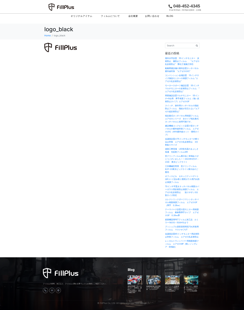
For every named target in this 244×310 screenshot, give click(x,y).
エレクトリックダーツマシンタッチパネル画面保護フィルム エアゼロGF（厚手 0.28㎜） (182, 202)
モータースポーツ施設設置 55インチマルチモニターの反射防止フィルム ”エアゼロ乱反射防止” (182, 88)
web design (141, 303)
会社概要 (133, 16)
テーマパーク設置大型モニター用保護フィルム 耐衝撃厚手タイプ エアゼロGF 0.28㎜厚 (182, 212)
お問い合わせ (152, 16)
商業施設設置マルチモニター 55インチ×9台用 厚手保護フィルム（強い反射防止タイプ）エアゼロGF (182, 98)
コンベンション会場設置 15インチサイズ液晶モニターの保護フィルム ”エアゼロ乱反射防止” (182, 78)
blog (169, 16)
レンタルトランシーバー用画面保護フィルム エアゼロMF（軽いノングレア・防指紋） (182, 244)
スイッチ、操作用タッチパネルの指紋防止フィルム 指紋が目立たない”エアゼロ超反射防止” (182, 108)
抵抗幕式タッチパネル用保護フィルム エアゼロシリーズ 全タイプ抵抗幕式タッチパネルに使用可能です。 (183, 118)
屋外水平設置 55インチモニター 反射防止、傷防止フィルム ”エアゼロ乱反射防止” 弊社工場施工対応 (182, 61)
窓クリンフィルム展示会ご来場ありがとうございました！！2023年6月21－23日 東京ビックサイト (182, 159)
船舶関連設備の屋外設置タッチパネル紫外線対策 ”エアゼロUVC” (153, 288)
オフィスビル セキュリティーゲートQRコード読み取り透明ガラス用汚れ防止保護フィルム (182, 179)
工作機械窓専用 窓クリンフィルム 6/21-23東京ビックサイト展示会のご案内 (182, 169)
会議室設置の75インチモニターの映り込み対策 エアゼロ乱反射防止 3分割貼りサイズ (182, 142)
